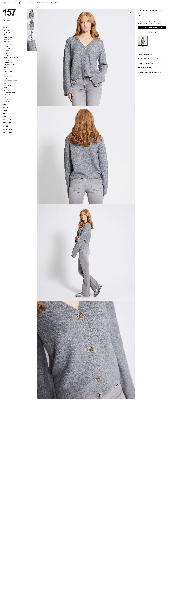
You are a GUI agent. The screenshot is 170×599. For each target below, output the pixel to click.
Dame (5, 27)
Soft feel (8, 83)
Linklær (7, 60)
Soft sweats (9, 85)
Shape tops (8, 71)
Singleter (8, 76)
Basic (6, 35)
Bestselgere (9, 30)
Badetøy (7, 39)
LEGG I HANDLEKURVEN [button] (152, 27)
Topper (6, 97)
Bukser (6, 41)
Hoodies (7, 48)
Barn (5, 107)
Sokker (6, 88)
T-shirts (7, 95)
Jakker (6, 51)
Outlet (6, 67)
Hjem (28, 2)
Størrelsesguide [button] (146, 63)
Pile (5, 69)
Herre (6, 104)
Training (7, 99)
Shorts (7, 74)
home (5, 126)
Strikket (7, 90)
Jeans (6, 53)
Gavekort (7, 132)
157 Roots (7, 129)
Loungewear (9, 62)
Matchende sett (10, 65)
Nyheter (7, 32)
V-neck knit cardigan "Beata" (50, 2)
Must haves (8, 37)
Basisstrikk (10, 92)
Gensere (7, 46)
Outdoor (7, 123)
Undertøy (8, 101)
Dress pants (8, 44)
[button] (15, 3)
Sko (5, 117)
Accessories (9, 113)
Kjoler (6, 55)
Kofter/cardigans (11, 58)
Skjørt (6, 78)
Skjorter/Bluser (10, 81)
